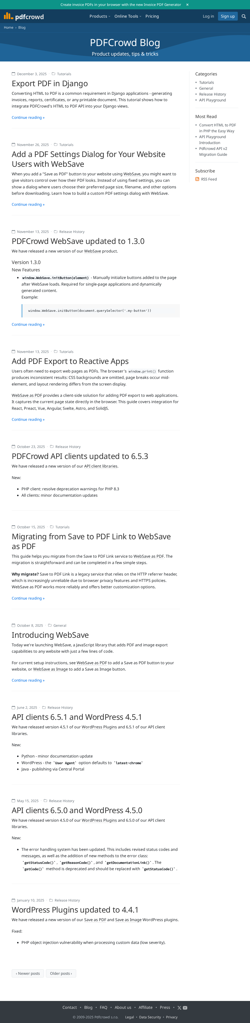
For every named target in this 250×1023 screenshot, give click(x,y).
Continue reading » (28, 117)
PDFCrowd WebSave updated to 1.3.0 (78, 241)
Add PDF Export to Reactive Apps (70, 361)
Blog (88, 1007)
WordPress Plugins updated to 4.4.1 (75, 909)
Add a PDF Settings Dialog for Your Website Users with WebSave (89, 159)
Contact (69, 1007)
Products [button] (98, 16)
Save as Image (128, 919)
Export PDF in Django (50, 83)
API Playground (212, 99)
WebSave (132, 174)
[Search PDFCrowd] (244, 16)
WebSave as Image (50, 669)
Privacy (171, 1017)
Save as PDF (95, 919)
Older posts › (61, 973)
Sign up (228, 16)
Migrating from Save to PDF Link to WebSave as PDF (91, 541)
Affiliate (146, 1007)
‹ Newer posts (28, 973)
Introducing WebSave (50, 634)
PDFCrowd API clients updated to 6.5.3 (80, 456)
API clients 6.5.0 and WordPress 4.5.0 (77, 810)
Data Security (150, 1017)
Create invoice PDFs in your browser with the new (121, 4)
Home (8, 27)
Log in (208, 16)
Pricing (152, 16)
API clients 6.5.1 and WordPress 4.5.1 (77, 716)
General (59, 625)
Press (165, 1007)
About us (123, 1007)
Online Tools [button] (126, 16)
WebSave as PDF (27, 395)
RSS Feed (209, 179)
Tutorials (64, 74)
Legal (129, 1017)
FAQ (103, 1007)
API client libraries (100, 466)
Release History (71, 231)
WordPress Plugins (99, 727)
